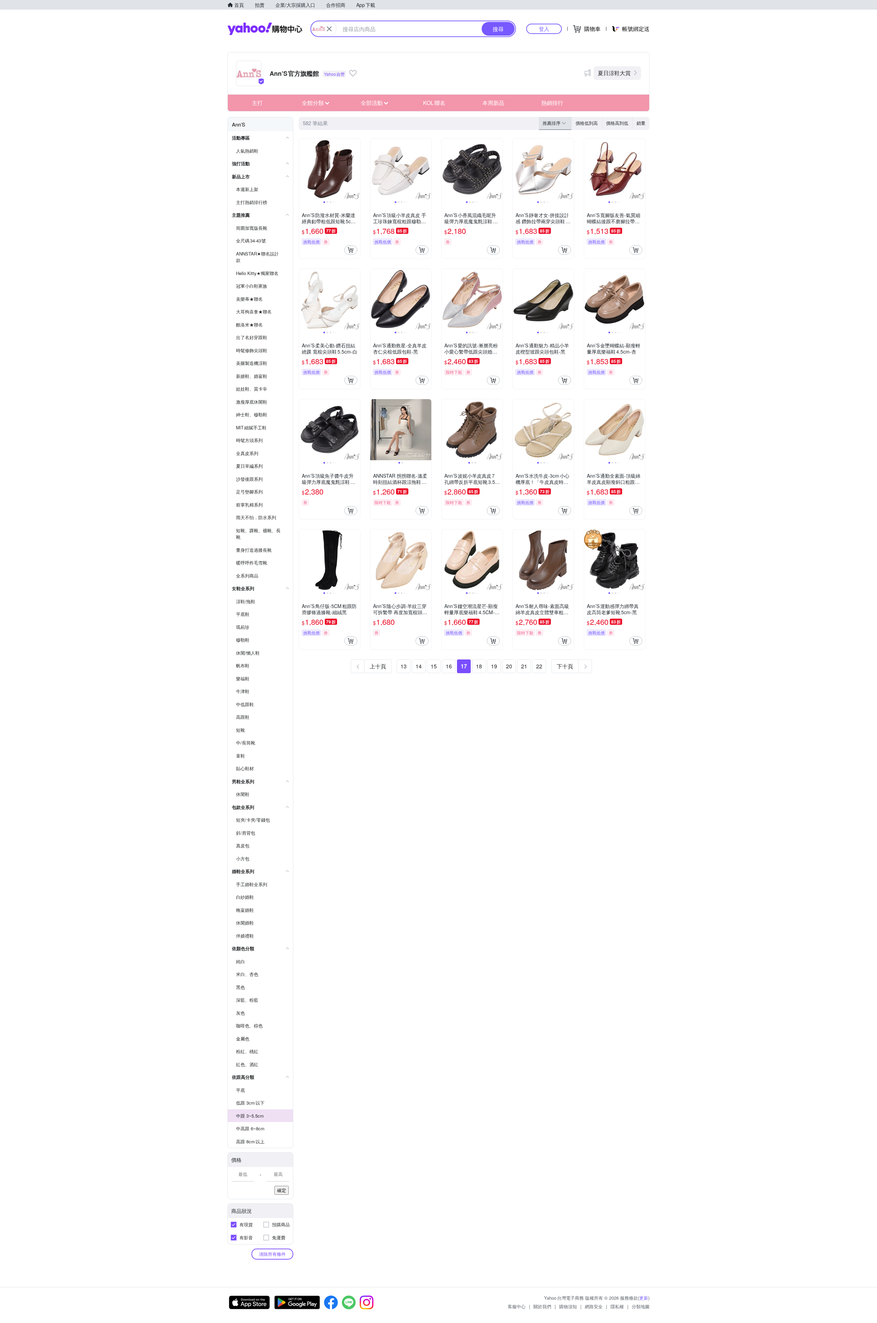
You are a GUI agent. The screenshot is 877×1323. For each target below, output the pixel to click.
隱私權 (617, 1306)
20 (509, 666)
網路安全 (594, 1306)
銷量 (641, 123)
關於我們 (542, 1306)
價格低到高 (587, 123)
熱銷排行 (552, 103)
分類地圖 (641, 1306)
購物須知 (568, 1306)
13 (403, 666)
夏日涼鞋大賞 (614, 73)
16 (449, 666)
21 (524, 666)
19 (494, 666)
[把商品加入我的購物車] (350, 250)
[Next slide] (355, 169)
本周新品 (493, 103)
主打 (257, 103)
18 (479, 666)
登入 (544, 28)
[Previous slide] (303, 169)
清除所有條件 (272, 1254)
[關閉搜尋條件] (329, 29)
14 (419, 666)
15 (434, 666)
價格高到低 (617, 123)
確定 (281, 1190)
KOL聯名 (434, 103)
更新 (643, 1298)
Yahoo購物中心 (264, 29)
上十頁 (378, 666)
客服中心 (517, 1306)
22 (539, 666)
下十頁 (565, 666)
